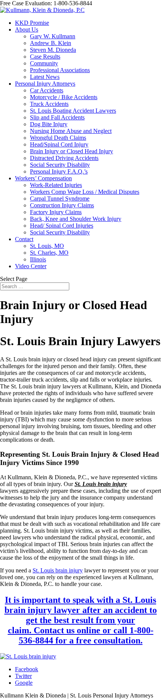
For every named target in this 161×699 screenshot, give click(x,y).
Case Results (45, 56)
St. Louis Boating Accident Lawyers (73, 110)
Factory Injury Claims (56, 212)
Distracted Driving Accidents (64, 158)
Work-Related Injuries (56, 185)
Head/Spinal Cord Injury (59, 144)
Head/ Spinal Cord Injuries (61, 225)
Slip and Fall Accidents (57, 117)
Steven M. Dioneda (53, 50)
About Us (26, 29)
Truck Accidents (49, 104)
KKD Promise (32, 23)
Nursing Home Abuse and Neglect (71, 131)
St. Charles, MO (49, 252)
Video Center (30, 266)
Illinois (38, 259)
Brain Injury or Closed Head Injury (71, 151)
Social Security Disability (60, 165)
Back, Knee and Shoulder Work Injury (75, 219)
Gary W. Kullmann (52, 36)
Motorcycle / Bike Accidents (63, 97)
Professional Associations (60, 70)
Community (44, 63)
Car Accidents (46, 90)
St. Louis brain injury (58, 570)
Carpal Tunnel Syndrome (59, 198)
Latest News (45, 77)
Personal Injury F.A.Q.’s (59, 171)
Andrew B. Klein (50, 43)
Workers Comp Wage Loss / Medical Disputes (84, 192)
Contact (24, 239)
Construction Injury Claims (62, 205)
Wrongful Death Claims (58, 137)
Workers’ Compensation (43, 178)
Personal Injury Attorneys (45, 83)
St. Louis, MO (47, 246)
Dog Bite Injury (48, 124)
